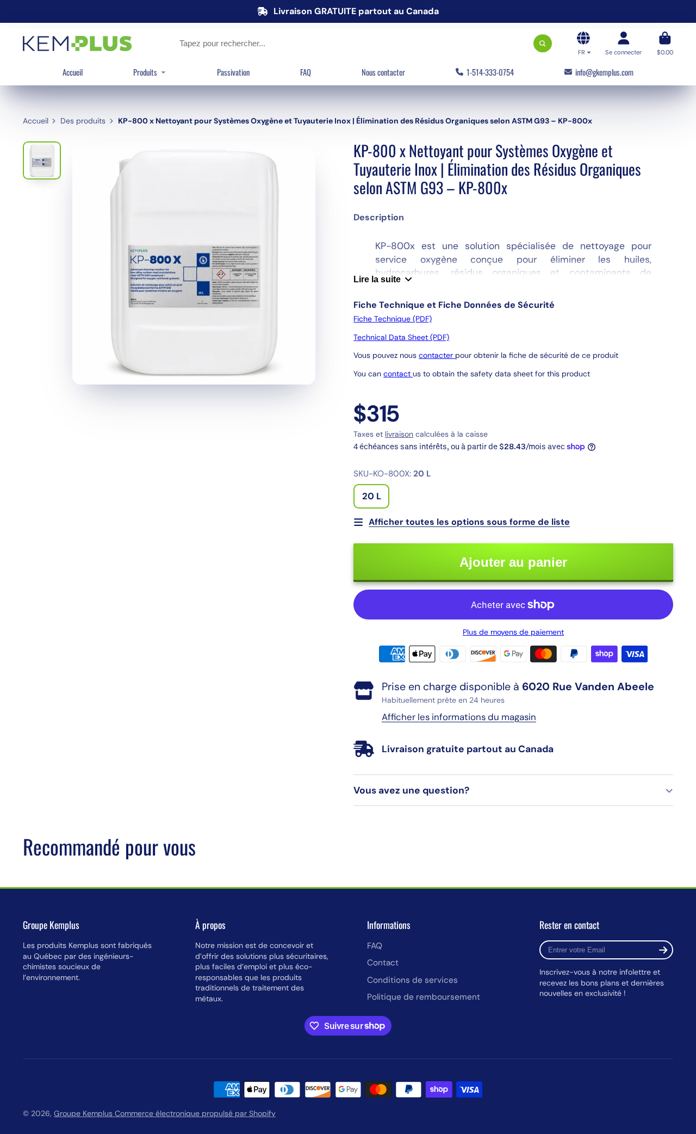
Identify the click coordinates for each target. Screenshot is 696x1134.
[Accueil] (77, 43)
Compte (623, 43)
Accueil (73, 72)
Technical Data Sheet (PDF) (401, 337)
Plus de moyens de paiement (513, 632)
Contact (383, 962)
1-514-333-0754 (490, 72)
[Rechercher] (542, 43)
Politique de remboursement (423, 997)
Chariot (665, 43)
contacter (437, 355)
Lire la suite (377, 279)
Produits (145, 72)
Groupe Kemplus (84, 1113)
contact (398, 374)
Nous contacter (383, 72)
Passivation (233, 72)
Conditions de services (412, 980)
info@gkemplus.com (604, 72)
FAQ (305, 72)
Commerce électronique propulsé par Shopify (195, 1113)
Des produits (82, 121)
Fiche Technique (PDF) (392, 319)
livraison (399, 434)
